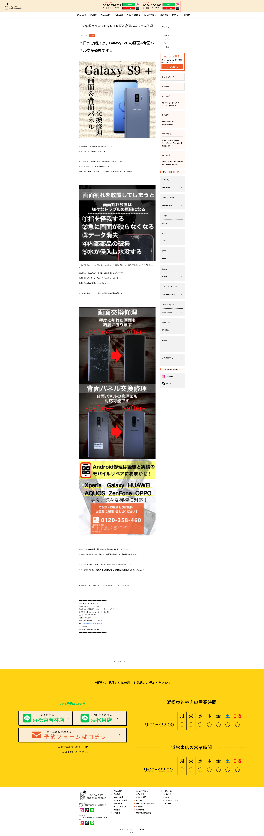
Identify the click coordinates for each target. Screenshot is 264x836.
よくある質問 (141, 797)
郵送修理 (187, 15)
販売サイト (176, 15)
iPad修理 (93, 15)
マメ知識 (166, 47)
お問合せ (139, 800)
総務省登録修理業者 (143, 813)
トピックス (167, 791)
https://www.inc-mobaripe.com (92, 623)
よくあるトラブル (171, 800)
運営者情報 (140, 810)
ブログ (165, 43)
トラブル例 (166, 39)
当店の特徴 (164, 15)
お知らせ (166, 35)
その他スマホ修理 (120, 800)
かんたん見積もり (133, 15)
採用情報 (139, 806)
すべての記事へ (117, 661)
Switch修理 (118, 15)
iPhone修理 (81, 15)
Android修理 (106, 15)
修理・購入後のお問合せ (145, 803)
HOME (142, 829)
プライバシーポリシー (128, 829)
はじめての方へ (150, 15)
